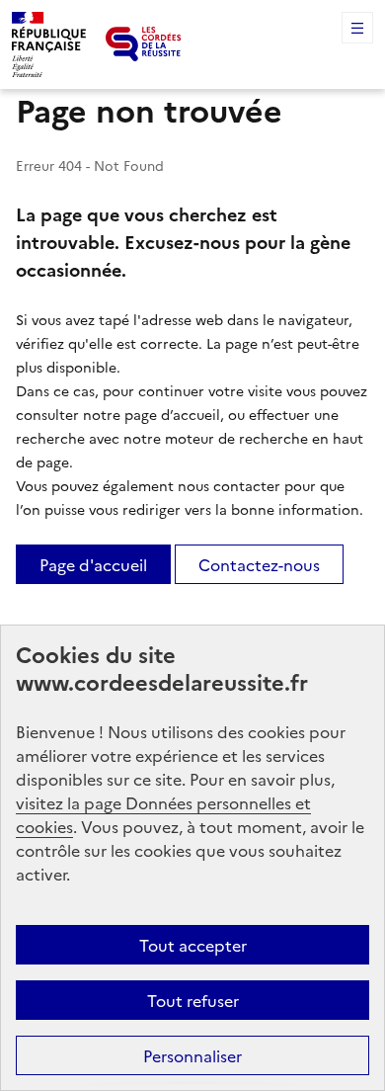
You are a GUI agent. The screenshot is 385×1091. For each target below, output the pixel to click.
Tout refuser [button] (193, 1000)
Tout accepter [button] (193, 945)
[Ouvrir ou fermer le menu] (357, 27)
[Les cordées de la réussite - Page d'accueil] (144, 44)
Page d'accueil (93, 564)
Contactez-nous (259, 564)
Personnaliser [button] (192, 1055)
